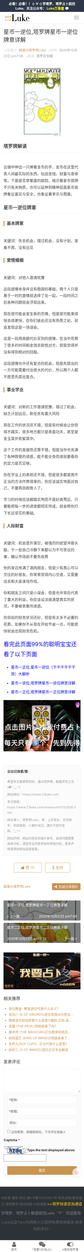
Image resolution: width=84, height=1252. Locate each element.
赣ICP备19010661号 (42, 1198)
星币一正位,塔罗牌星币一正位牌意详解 (43, 692)
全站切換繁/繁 (17, 771)
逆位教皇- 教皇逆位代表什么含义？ (34, 1009)
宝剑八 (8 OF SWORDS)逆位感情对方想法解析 (41, 1014)
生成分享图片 (68, 887)
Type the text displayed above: (51, 1150)
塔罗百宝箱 (44, 56)
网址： (14, 1123)
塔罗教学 (12, 1204)
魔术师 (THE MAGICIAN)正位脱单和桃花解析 (41, 1032)
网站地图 (26, 1204)
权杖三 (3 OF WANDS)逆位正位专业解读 (38, 1050)
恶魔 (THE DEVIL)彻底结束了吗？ (33, 1026)
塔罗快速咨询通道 (67, 1204)
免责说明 (64, 1198)
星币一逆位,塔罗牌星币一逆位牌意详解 (43, 683)
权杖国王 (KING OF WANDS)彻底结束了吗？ (41, 1038)
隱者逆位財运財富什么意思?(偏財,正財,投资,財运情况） (41, 1020)
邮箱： (14, 1111)
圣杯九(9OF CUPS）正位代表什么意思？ (39, 1044)
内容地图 (39, 1204)
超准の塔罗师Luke (32, 50)
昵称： (14, 1100)
